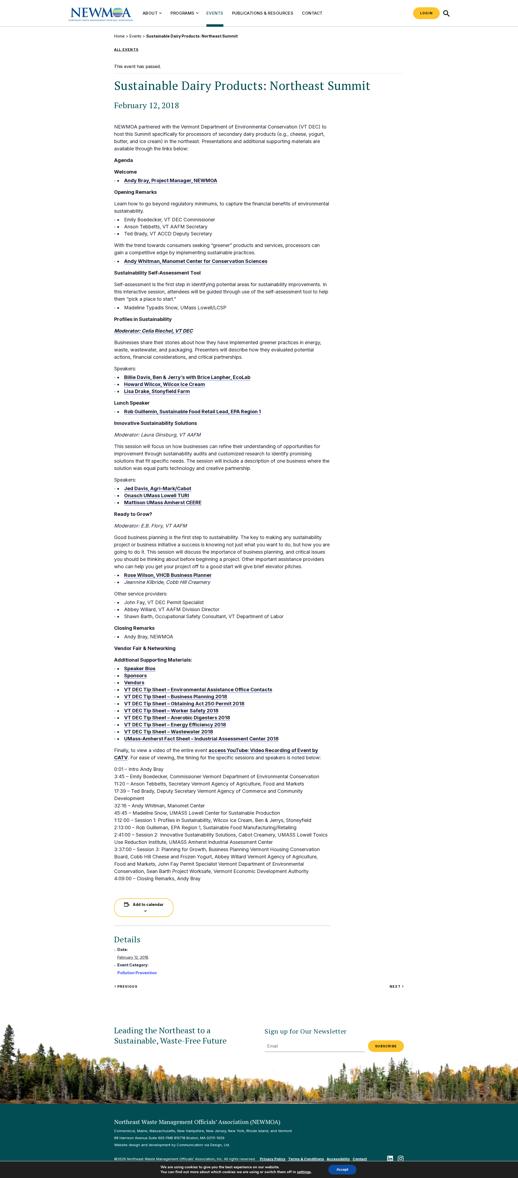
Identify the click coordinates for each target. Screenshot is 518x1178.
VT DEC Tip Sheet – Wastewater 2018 (168, 731)
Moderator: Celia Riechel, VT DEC (153, 331)
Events (214, 13)
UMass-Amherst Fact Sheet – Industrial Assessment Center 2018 (201, 739)
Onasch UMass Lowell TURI (156, 495)
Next (397, 986)
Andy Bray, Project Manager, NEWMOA (170, 180)
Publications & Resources (263, 13)
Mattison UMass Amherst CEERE (163, 502)
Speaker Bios (139, 668)
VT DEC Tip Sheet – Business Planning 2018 (175, 696)
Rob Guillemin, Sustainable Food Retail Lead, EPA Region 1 (192, 411)
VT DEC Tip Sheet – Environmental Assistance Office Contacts (198, 689)
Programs (183, 13)
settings (304, 1172)
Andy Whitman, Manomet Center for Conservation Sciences (195, 261)
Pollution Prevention (137, 972)
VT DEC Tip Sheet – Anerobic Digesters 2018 (177, 717)
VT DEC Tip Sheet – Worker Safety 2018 (171, 710)
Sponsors (135, 675)
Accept (342, 1169)
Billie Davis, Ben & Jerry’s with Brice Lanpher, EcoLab (187, 377)
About (150, 13)
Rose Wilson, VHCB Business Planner (168, 575)
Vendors (134, 682)
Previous (126, 986)
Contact (312, 13)
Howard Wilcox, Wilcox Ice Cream (164, 384)
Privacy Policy (272, 1159)
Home (119, 36)
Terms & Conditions (306, 1159)
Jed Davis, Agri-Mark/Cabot (157, 488)
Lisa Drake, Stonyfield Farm (157, 391)
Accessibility (338, 1159)
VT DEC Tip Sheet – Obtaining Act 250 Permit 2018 (184, 703)
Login (426, 13)
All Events (126, 50)
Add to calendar (148, 904)
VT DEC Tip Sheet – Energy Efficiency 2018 (175, 724)
